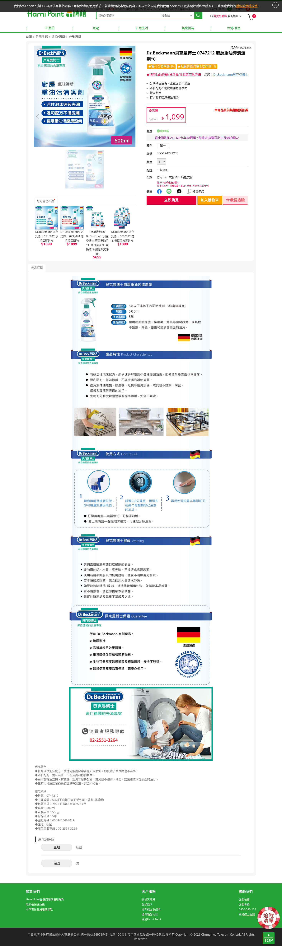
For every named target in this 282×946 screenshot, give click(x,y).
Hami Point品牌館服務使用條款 (45, 899)
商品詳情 (37, 268)
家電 (85, 28)
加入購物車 (210, 200)
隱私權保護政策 (35, 904)
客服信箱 (244, 899)
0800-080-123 (247, 909)
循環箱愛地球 (150, 914)
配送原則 (147, 904)
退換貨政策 (148, 899)
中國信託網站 (229, 138)
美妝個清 (179, 28)
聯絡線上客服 (247, 914)
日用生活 (133, 28)
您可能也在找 (45, 201)
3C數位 (40, 28)
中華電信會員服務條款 (39, 909)
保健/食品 (225, 28)
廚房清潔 (75, 37)
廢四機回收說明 (151, 909)
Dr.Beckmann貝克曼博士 (230, 74)
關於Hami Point (151, 919)
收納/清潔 (58, 37)
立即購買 (171, 200)
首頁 (29, 37)
